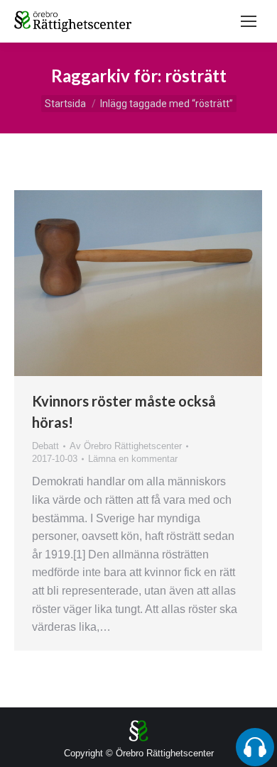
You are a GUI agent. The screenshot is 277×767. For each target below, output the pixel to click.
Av (126, 446)
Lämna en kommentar (133, 458)
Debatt (45, 446)
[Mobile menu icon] (248, 21)
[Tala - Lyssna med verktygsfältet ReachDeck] (255, 747)
